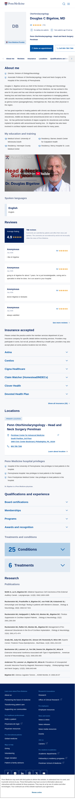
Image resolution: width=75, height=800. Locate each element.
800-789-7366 (16, 446)
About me (10, 59)
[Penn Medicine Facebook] (8, 773)
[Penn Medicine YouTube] (44, 773)
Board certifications (16, 502)
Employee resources (47, 710)
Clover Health (13, 385)
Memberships (13, 510)
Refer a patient (10, 719)
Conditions (23, 549)
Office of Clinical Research (49, 700)
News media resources (47, 729)
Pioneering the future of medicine (17, 700)
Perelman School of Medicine (50, 763)
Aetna (8, 352)
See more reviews (60, 323)
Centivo (9, 360)
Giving (7, 748)
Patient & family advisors (14, 763)
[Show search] (63, 3)
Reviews (20, 59)
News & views (44, 720)
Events (41, 734)
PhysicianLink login (12, 724)
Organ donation (11, 758)
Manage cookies (37, 792)
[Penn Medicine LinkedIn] (22, 773)
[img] (52, 25)
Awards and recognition (19, 527)
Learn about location (56, 451)
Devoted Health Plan (17, 394)
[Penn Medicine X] (37, 773)
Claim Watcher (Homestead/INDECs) (26, 377)
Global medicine (11, 739)
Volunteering (9, 753)
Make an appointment (43, 48)
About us (8, 695)
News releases (44, 724)
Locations (43, 59)
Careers (42, 744)
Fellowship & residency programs (51, 758)
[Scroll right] (72, 59)
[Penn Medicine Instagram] (15, 773)
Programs (10, 518)
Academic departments (47, 754)
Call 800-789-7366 (66, 48)
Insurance (32, 59)
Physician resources (12, 729)
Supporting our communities (15, 709)
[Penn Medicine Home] (33, 3)
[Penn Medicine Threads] (29, 773)
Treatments (21, 565)
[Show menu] (68, 3)
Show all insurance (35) (58, 403)
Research (42, 695)
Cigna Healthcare (15, 368)
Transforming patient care (15, 705)
